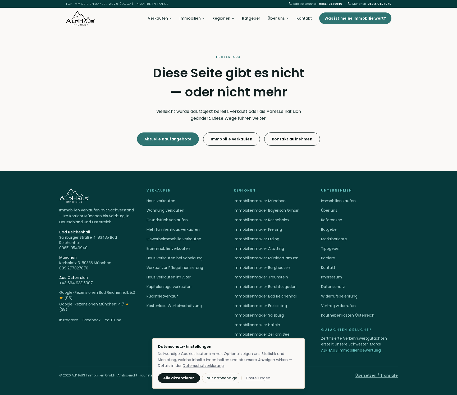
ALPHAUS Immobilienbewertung (351, 350)
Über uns (276, 18)
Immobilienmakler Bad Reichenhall (265, 296)
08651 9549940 (317, 4)
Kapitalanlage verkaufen (169, 286)
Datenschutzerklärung (203, 365)
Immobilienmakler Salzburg (259, 315)
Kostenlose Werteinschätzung (174, 305)
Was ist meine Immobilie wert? (355, 18)
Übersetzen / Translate (376, 375)
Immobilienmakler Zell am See (262, 334)
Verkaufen (158, 18)
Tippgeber (330, 248)
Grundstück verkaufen (167, 220)
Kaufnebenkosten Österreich (347, 315)
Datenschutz (333, 286)
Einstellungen (258, 378)
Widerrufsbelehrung (339, 296)
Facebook (91, 320)
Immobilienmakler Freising (258, 229)
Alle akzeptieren (179, 378)
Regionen (221, 18)
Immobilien (190, 18)
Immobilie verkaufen (231, 139)
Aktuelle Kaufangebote (167, 139)
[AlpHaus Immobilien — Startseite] (80, 18)
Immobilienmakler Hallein (257, 324)
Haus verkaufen (161, 200)
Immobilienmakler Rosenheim (261, 220)
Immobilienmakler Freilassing (260, 305)
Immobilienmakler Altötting (259, 248)
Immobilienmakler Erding (256, 239)
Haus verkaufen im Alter (169, 277)
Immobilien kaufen (338, 200)
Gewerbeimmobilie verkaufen (174, 239)
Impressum (331, 277)
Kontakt (304, 18)
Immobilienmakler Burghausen (262, 267)
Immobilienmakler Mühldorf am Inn (266, 258)
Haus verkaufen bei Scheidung (175, 258)
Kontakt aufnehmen (292, 139)
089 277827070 (371, 4)
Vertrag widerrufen (338, 305)
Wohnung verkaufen (165, 210)
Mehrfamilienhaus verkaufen (173, 229)
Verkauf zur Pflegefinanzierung (175, 267)
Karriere (328, 258)
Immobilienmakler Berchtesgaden (265, 286)
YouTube (113, 320)
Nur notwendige (222, 378)
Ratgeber (251, 18)
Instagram (68, 320)
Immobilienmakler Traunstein (261, 277)
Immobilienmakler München (260, 200)
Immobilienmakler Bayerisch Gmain (266, 210)
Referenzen (331, 220)
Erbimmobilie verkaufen (168, 248)
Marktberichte (334, 239)
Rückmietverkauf (162, 296)
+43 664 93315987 (76, 283)
